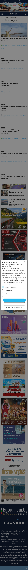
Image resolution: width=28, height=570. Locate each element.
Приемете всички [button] (14, 300)
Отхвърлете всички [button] (14, 304)
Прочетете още (6, 284)
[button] (14, 307)
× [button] (24, 262)
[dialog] (14, 285)
